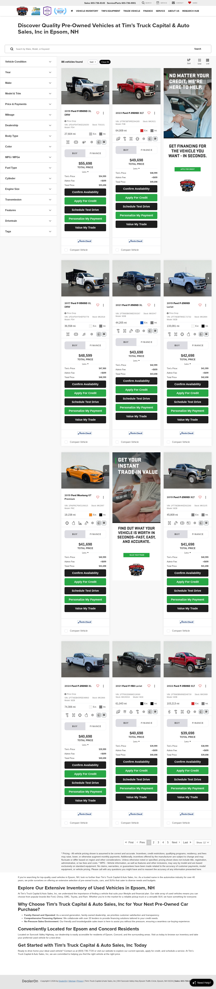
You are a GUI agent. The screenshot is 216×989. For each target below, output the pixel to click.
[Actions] (103, 113)
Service (160, 11)
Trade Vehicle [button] (131, 11)
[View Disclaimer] (92, 142)
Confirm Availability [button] (85, 192)
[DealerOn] (30, 981)
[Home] (71, 11)
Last (186, 842)
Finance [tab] (96, 153)
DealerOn (63, 981)
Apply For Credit (85, 201)
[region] (85, 181)
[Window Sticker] (104, 142)
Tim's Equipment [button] (110, 11)
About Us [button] (173, 11)
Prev (141, 842)
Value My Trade (85, 227)
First (130, 842)
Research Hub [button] (190, 11)
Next (175, 842)
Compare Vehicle (79, 250)
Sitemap (72, 981)
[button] (106, 86)
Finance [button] (148, 11)
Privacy (80, 981)
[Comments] (99, 142)
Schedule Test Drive (85, 209)
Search (197, 49)
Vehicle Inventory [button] (87, 11)
